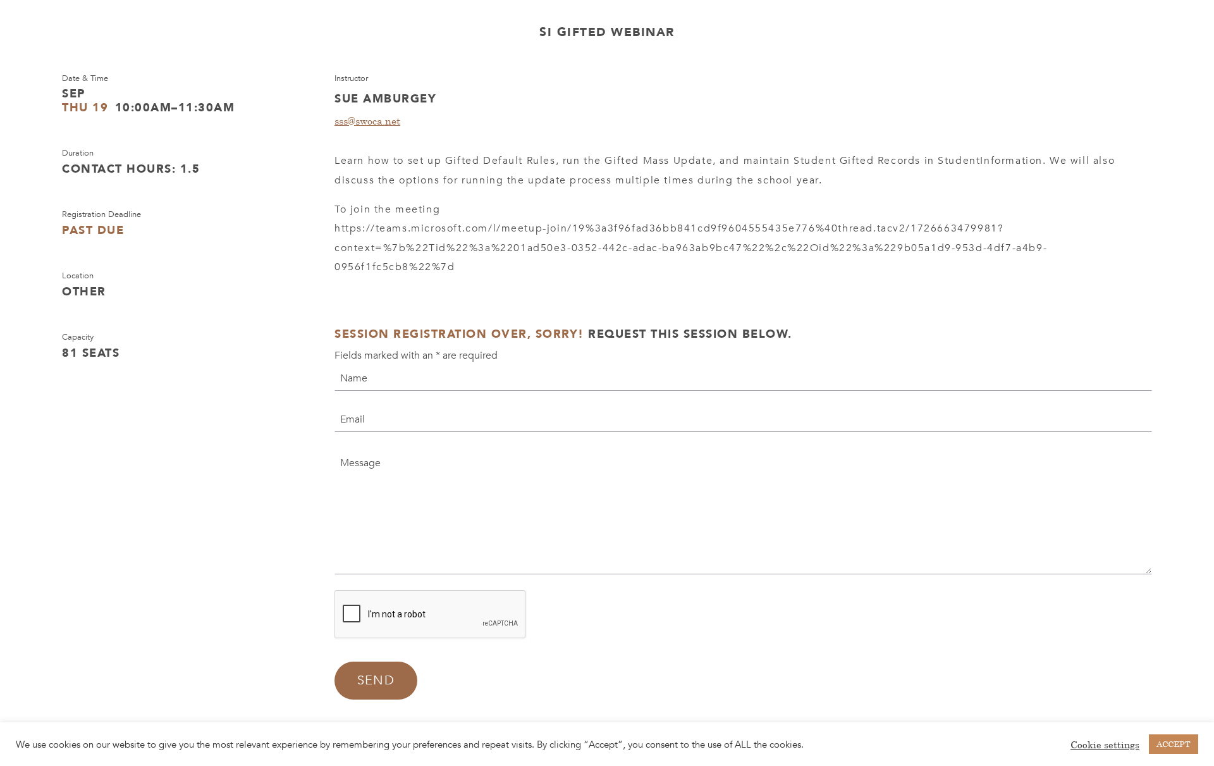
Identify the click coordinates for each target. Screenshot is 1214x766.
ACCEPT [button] (1173, 744)
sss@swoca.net (367, 120)
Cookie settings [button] (1104, 744)
